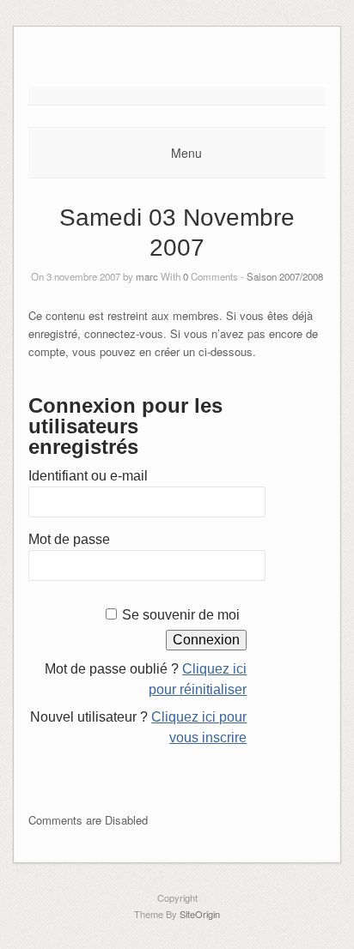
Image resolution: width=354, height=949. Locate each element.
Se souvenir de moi (181, 614)
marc (147, 276)
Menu (186, 152)
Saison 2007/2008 (285, 276)
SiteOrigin (200, 914)
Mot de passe (69, 539)
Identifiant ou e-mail (88, 475)
